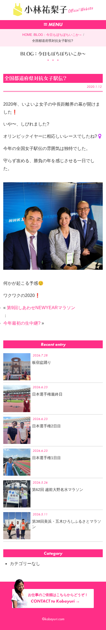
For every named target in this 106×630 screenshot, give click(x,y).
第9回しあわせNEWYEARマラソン (41, 307)
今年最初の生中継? (21, 323)
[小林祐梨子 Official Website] (53, 17)
